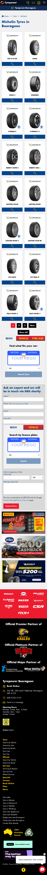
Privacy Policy (8, 500)
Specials (6, 777)
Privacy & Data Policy (15, 864)
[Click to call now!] (28, 3)
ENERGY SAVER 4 (12, 168)
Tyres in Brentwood (10, 803)
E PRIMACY (12, 131)
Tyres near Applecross (11, 812)
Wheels (6, 757)
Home (6, 16)
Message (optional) (10, 482)
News (5, 789)
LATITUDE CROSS (12, 204)
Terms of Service (23, 500)
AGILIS (34, 59)
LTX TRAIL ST (34, 277)
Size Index (6, 797)
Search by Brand (9, 748)
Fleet (5, 786)
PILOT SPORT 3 (34, 314)
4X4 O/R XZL (12, 59)
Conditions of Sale (29, 864)
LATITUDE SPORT (35, 204)
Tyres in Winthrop (9, 809)
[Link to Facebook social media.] (24, 870)
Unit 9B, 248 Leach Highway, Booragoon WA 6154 (25, 692)
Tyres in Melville (9, 806)
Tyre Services (7, 771)
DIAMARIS (35, 95)
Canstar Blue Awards (10, 823)
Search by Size (8, 745)
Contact (6, 780)
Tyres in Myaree (9, 800)
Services (6, 766)
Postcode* (7, 418)
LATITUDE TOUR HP (35, 241)
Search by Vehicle (9, 742)
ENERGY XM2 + (34, 168)
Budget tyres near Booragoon (13, 817)
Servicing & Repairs (10, 769)
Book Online (8, 783)
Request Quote (11, 506)
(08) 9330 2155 (14, 698)
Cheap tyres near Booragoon (13, 820)
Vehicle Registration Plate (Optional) (12, 473)
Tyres (5, 739)
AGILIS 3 (12, 95)
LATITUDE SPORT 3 (12, 241)
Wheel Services (8, 774)
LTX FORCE (12, 277)
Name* (6, 396)
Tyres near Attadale (10, 814)
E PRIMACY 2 (35, 131)
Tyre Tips (6, 754)
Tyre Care (6, 751)
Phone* (15, 403)
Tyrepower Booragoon (25, 8)
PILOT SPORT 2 (12, 314)
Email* (6, 411)
